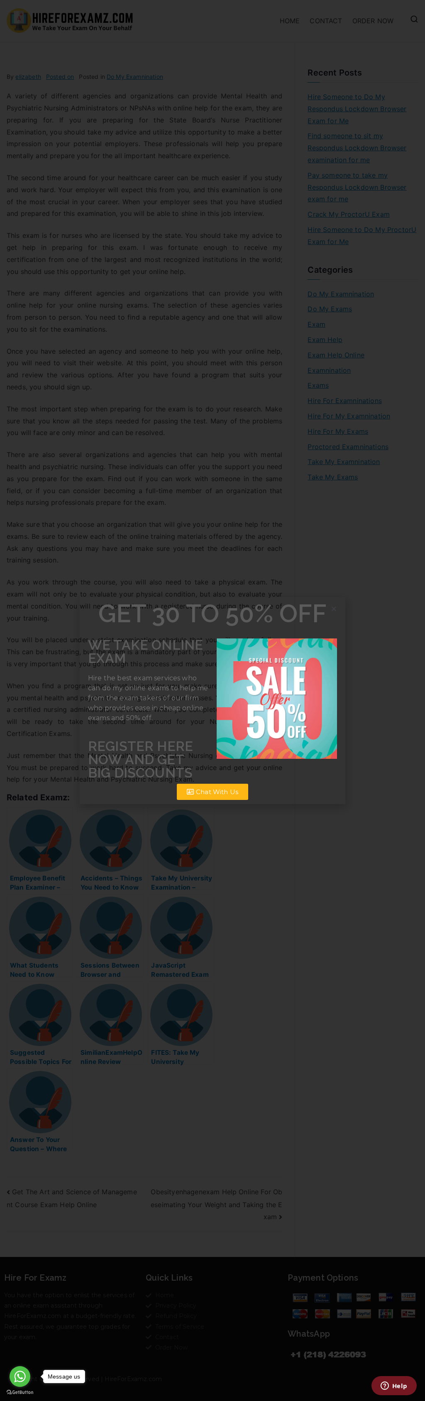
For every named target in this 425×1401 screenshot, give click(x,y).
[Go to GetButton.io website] (20, 1392)
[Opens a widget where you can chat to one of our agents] (394, 1386)
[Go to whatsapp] (20, 1376)
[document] (212, 700)
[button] (334, 609)
